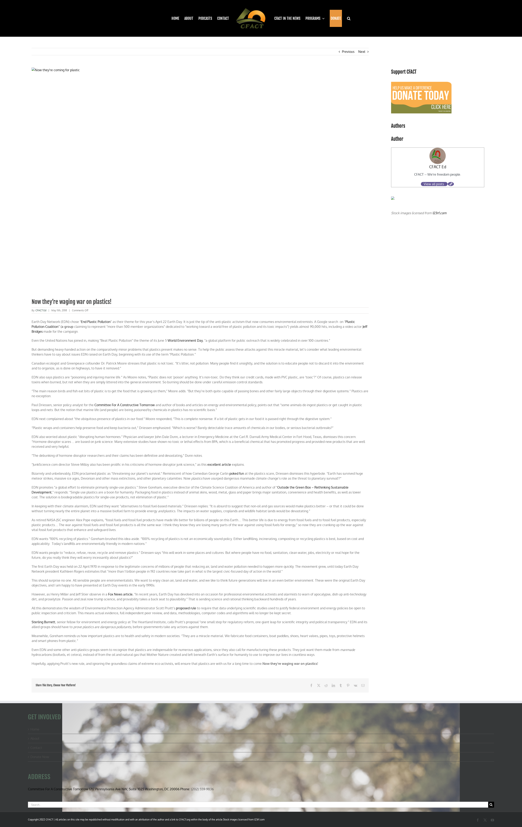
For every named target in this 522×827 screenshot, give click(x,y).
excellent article (219, 464)
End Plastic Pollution (96, 322)
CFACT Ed (40, 310)
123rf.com (439, 213)
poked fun (236, 473)
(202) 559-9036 (202, 789)
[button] (346, 18)
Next (361, 52)
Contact (36, 748)
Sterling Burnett (43, 622)
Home (34, 729)
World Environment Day (185, 340)
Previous (348, 52)
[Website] (451, 184)
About (34, 738)
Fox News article (120, 594)
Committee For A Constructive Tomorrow (124, 405)
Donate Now (39, 757)
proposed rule (186, 608)
